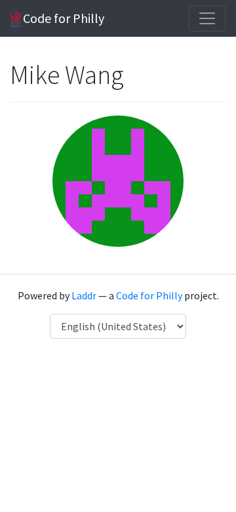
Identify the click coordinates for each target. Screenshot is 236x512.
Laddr (83, 295)
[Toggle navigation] (207, 18)
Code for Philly (62, 18)
